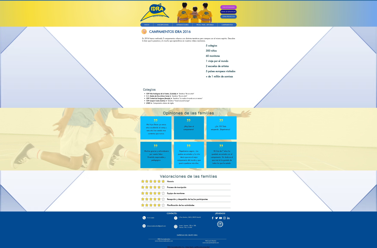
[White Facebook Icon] (212, 218)
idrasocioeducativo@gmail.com (156, 226)
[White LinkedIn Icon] (228, 218)
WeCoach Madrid (210, 241)
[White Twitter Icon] (216, 218)
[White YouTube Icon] (220, 218)
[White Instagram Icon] (224, 218)
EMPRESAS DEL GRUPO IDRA (187, 235)
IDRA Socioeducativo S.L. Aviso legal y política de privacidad (188, 247)
